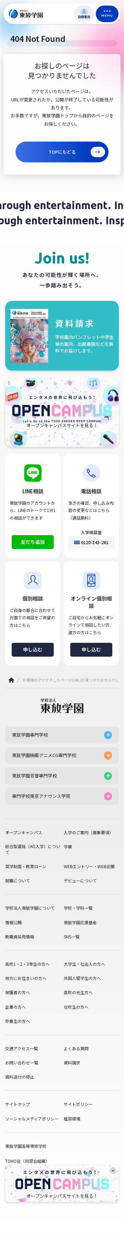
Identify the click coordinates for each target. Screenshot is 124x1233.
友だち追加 (33, 541)
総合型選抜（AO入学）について (32, 849)
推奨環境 (72, 1119)
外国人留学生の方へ (82, 978)
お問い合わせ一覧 (21, 1062)
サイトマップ (17, 1104)
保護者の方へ (17, 992)
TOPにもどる (62, 151)
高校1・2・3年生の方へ (27, 964)
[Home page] (11, 680)
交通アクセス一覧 (21, 1048)
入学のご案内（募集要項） (88, 832)
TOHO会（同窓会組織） (27, 1161)
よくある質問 (76, 1048)
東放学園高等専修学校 (25, 1146)
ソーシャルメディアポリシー (32, 1119)
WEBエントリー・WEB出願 (89, 866)
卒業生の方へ (17, 1021)
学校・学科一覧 (78, 908)
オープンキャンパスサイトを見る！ (62, 1196)
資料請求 (72, 1062)
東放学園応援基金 (80, 922)
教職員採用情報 (19, 936)
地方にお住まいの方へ (25, 978)
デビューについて (80, 880)
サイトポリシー (78, 1104)
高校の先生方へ (78, 992)
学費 (68, 846)
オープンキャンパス (23, 832)
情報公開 (13, 922)
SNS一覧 (72, 936)
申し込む (32, 649)
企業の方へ (15, 1007)
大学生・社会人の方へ (84, 964)
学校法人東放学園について (30, 908)
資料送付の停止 (19, 1077)
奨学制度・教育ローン (25, 866)
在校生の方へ (76, 1007)
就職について (17, 880)
